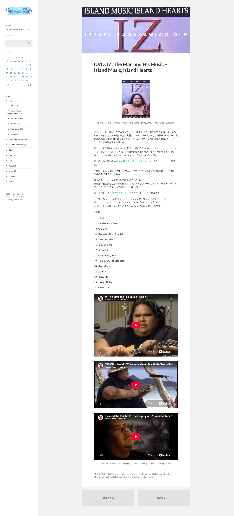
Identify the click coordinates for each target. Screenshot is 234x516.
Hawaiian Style (18, 194)
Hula (12, 105)
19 (15, 77)
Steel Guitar (15, 129)
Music (11, 101)
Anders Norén (19, 200)
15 (27, 73)
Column (12, 176)
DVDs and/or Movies (17, 139)
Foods (11, 155)
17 (7, 77)
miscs (11, 181)
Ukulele (13, 124)
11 (11, 73)
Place (11, 166)
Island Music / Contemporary (14, 112)
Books (11, 150)
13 (19, 73)
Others (13, 134)
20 (19, 77)
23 (31, 77)
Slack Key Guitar (16, 118)
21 (23, 77)
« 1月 (7, 85)
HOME (8, 26)
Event (11, 171)
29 (27, 81)
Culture (11, 160)
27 (19, 81)
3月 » (30, 85)
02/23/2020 (99, 474)
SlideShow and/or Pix (17, 145)
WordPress (19, 197)
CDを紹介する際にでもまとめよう (134, 161)
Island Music (148, 477)
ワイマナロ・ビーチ (121, 193)
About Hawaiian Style (17, 29)
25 (11, 81)
